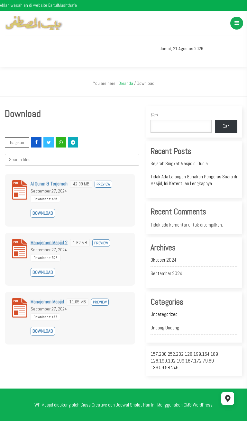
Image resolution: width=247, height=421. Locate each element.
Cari (154, 115)
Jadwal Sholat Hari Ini (135, 405)
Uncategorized (164, 314)
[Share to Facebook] (36, 142)
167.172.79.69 (199, 361)
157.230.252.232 (167, 354)
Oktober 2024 (163, 260)
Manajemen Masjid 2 (49, 242)
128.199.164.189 (201, 354)
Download (42, 213)
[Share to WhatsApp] (61, 142)
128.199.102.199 (167, 361)
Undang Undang (165, 328)
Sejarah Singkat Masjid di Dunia (179, 163)
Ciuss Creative (93, 405)
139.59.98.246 (164, 367)
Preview (103, 184)
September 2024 (166, 273)
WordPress (203, 405)
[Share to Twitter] (49, 142)
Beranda (125, 83)
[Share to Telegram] (73, 142)
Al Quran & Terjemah (49, 184)
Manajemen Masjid (47, 302)
